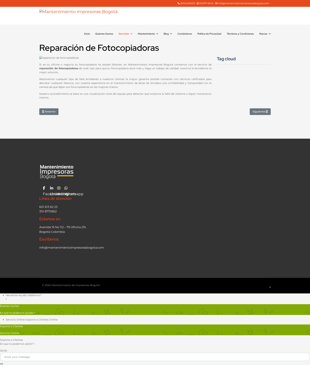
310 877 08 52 (206, 3)
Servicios (124, 33)
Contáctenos (184, 33)
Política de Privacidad (209, 33)
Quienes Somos (104, 33)
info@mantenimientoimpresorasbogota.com (243, 3)
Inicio (87, 33)
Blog (166, 33)
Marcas (263, 33)
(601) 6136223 (187, 3)
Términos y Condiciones (240, 33)
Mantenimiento (146, 33)
